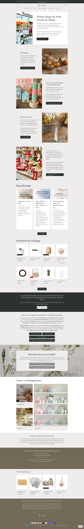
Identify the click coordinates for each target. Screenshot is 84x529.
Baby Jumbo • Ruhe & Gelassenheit (21, 259)
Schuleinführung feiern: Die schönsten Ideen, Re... (58, 204)
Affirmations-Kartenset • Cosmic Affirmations (21, 492)
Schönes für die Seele (35, 333)
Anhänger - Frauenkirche (61, 491)
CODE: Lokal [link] (42, 464)
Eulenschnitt (20, 404)
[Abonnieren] (51, 512)
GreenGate (37, 428)
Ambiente (19, 428)
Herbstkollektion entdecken (27, 67)
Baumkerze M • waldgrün (35, 258)
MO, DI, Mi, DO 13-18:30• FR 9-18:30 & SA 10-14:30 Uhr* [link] (42, 364)
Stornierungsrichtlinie (64, 526)
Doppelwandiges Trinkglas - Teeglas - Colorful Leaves (61, 259)
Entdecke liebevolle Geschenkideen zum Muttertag (42, 340)
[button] (17, 5)
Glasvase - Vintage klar (61, 280)
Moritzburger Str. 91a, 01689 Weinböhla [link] (42, 367)
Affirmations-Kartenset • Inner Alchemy (48, 492)
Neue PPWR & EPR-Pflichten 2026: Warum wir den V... (41, 204)
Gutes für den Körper (42, 337)
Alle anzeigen (42, 233)
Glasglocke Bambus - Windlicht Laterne (34, 281)
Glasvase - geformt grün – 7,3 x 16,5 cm (48, 281)
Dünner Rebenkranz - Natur (21, 281)
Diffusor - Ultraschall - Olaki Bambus (48, 259)
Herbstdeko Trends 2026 (24, 202)
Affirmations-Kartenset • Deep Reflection (35, 492)
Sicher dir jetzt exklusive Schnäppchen (53, 175)
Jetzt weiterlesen (42, 307)
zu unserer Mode (25, 137)
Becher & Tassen (48, 333)
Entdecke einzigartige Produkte (54, 103)
